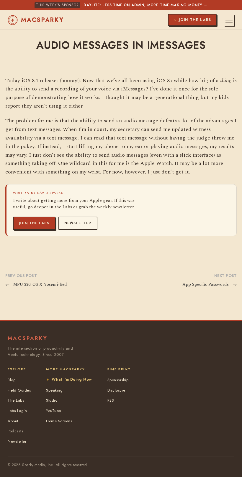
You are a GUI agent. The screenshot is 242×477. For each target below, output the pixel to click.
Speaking (54, 390)
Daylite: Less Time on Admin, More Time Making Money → (145, 5)
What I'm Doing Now (72, 379)
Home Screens (59, 421)
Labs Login (17, 410)
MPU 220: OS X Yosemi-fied (36, 284)
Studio (51, 400)
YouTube (53, 410)
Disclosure (116, 390)
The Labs (16, 400)
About (13, 421)
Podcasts (15, 431)
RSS (110, 400)
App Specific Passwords (209, 284)
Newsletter (77, 223)
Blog (12, 380)
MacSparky (42, 20)
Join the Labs (34, 223)
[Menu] (229, 20)
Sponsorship (118, 380)
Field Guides (19, 390)
